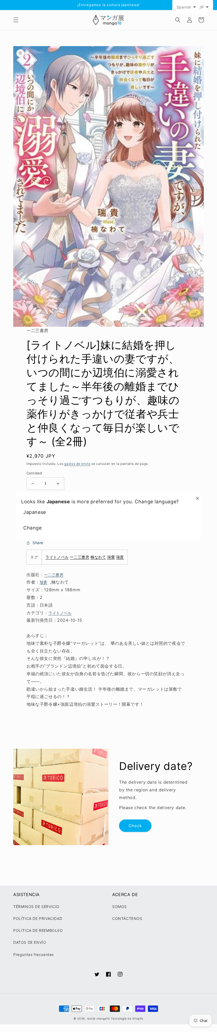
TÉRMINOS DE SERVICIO (36, 906)
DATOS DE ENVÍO (29, 942)
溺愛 (111, 557)
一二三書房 (79, 557)
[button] (16, 20)
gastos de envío (77, 464)
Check (135, 825)
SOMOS (119, 906)
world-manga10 (98, 1018)
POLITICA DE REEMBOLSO (38, 930)
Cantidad (34, 473)
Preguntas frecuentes (33, 954)
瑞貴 (120, 557)
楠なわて (98, 557)
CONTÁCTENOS (127, 918)
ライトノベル (57, 557)
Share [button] (38, 542)
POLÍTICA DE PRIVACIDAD (37, 918)
